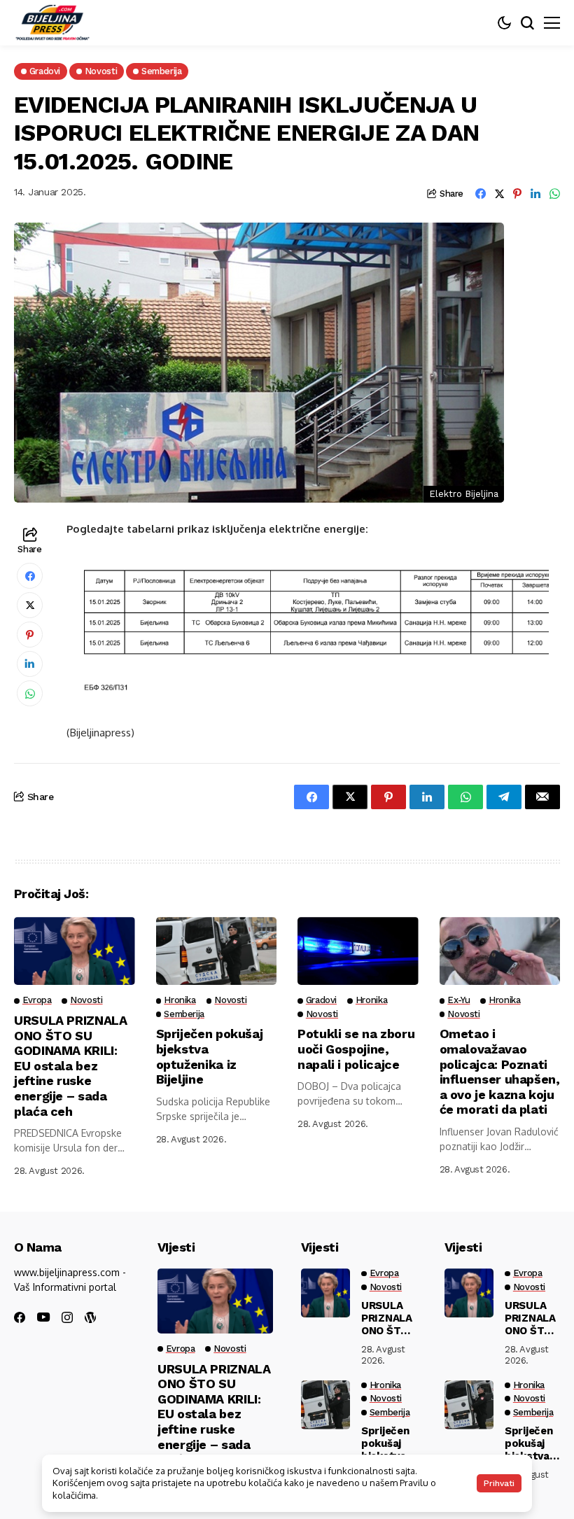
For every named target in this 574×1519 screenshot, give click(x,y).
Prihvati (499, 1483)
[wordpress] (90, 1317)
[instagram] (67, 1317)
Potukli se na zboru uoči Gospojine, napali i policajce (356, 1048)
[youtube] (43, 1317)
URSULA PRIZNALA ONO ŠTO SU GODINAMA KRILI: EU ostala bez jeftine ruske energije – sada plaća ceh (70, 1066)
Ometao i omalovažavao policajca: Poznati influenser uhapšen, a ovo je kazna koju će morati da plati (500, 1071)
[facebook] (19, 1317)
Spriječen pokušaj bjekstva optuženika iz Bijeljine (209, 1056)
